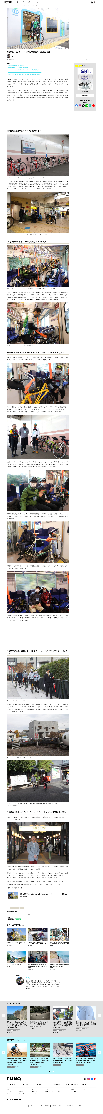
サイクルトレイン (14, 907)
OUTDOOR (11, 1085)
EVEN (85, 1089)
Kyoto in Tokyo (22, 1093)
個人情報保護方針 (69, 1105)
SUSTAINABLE (72, 1085)
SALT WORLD (73, 1089)
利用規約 (60, 1105)
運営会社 (40, 1105)
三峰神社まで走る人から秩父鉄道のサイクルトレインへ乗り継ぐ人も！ (23, 69)
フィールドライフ (61, 1089)
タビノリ (34, 1093)
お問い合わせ (33, 1105)
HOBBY (39, 1085)
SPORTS (17, 1030)
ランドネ (21, 1089)
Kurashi (11, 1102)
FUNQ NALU (34, 1091)
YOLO (8, 1102)
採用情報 (54, 1105)
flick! (59, 1091)
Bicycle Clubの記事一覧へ (85, 59)
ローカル (22, 907)
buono (85, 1091)
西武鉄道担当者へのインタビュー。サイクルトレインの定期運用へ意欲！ (24, 74)
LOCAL (84, 1085)
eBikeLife (8, 1093)
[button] (3, 1015)
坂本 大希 (28, 978)
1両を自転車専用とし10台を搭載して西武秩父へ (18, 67)
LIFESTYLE (56, 1085)
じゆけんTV (73, 1091)
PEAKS (33, 1089)
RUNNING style (22, 1091)
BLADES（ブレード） (49, 1091)
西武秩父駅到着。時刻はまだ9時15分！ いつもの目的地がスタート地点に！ (24, 72)
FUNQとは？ (24, 1105)
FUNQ (8, 1089)
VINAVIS (46, 1089)
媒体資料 (47, 1105)
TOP (7, 5)
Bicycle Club (12, 5)
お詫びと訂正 (78, 1105)
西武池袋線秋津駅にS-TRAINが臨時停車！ (17, 65)
